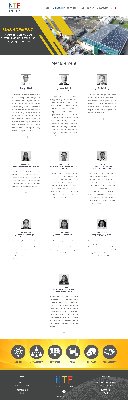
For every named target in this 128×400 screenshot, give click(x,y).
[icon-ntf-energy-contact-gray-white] (91, 345)
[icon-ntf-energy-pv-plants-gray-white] (55, 345)
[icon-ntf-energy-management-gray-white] (36, 345)
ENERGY (57, 387)
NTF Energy (69, 396)
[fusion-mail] (27, 137)
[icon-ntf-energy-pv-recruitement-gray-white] (109, 345)
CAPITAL (71, 387)
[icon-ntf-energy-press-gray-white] (73, 345)
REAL (64, 387)
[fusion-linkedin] (24, 137)
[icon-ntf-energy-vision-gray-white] (18, 345)
